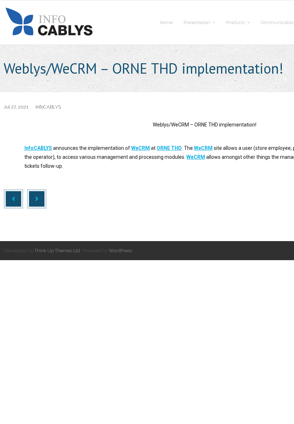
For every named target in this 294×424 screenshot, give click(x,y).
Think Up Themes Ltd (57, 250)
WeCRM (140, 148)
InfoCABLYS (48, 107)
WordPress (120, 250)
